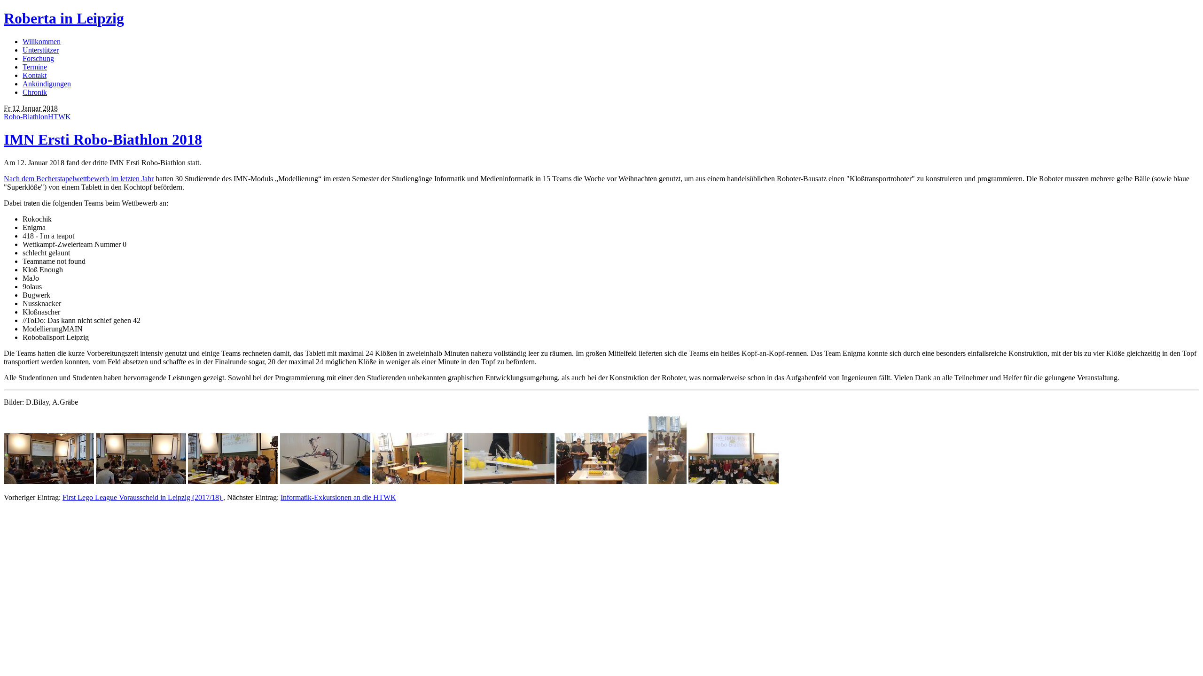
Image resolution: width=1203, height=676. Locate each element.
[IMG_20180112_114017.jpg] (325, 481)
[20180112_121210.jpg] (141, 481)
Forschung (38, 58)
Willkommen (42, 42)
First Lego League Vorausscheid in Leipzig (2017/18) (142, 497)
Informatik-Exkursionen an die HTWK (338, 497)
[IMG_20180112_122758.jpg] (601, 481)
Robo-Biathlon (26, 117)
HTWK (59, 117)
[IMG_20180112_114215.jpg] (417, 481)
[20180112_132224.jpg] (233, 481)
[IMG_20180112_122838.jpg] (667, 481)
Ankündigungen (47, 84)
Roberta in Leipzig (64, 18)
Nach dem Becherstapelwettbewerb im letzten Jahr (79, 179)
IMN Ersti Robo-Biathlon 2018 (103, 139)
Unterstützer (41, 50)
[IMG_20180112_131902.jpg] (733, 481)
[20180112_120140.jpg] (49, 481)
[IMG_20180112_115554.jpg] (509, 481)
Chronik (35, 92)
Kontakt (35, 75)
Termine (35, 67)
